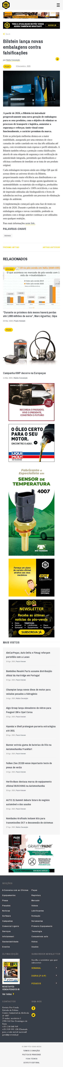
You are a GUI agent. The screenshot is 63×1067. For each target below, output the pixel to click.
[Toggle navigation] (58, 5)
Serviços (6, 931)
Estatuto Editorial (31, 1063)
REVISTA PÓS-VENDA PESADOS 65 (10, 988)
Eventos (6, 946)
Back (7, 34)
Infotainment (8, 936)
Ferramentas (37, 921)
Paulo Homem (19, 321)
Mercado (35, 900)
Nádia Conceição (13, 60)
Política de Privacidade (31, 1055)
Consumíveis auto (39, 936)
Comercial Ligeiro (10, 926)
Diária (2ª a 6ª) (38, 975)
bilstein (8, 236)
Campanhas (7, 921)
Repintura (36, 895)
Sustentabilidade (10, 941)
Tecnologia (36, 931)
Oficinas (9, 269)
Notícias (6, 910)
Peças (7, 67)
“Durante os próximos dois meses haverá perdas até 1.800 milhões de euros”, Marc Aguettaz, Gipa (30, 314)
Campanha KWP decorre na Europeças (24, 373)
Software (6, 916)
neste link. (30, 223)
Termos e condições (31, 1051)
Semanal (36, 968)
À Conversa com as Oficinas (15, 890)
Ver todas (7, 994)
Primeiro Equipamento (41, 926)
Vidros (34, 941)
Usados (35, 946)
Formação (35, 916)
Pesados (6, 905)
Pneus (5, 900)
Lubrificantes (37, 910)
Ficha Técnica (31, 1059)
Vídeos (34, 905)
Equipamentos (9, 895)
